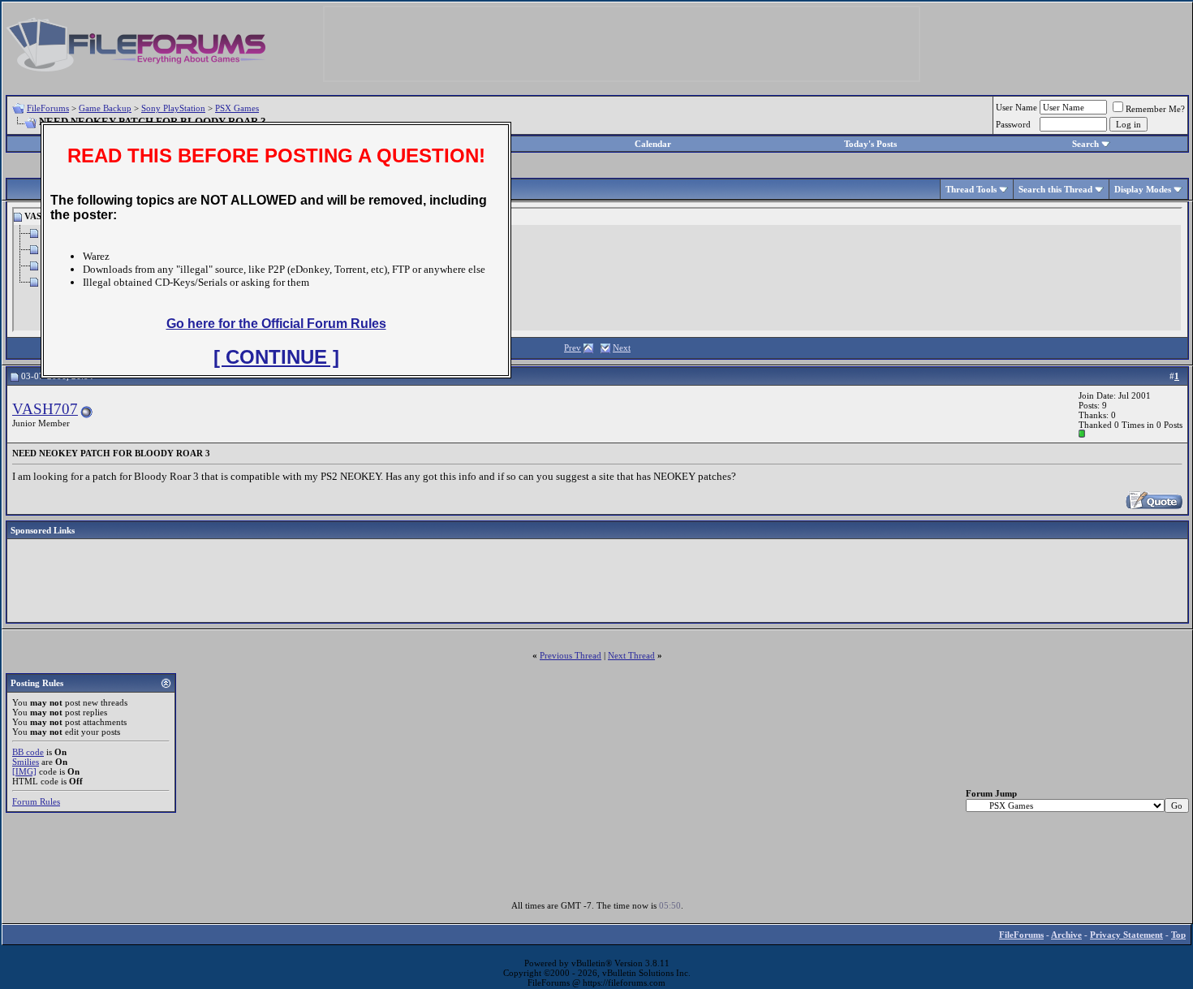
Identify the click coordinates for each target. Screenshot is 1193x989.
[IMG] (24, 771)
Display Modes (1142, 189)
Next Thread (631, 655)
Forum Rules (36, 801)
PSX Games (237, 108)
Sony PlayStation (173, 108)
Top (1178, 934)
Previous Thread (570, 655)
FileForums (48, 108)
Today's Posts (870, 144)
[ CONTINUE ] (276, 357)
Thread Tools (971, 189)
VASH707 (45, 408)
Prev (572, 347)
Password (1013, 124)
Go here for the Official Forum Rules (276, 323)
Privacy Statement (1126, 934)
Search (1085, 144)
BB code (28, 752)
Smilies (25, 762)
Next (622, 347)
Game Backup (105, 108)
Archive (1066, 934)
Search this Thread (1055, 189)
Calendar (653, 144)
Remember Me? (1155, 109)
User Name (1016, 107)
